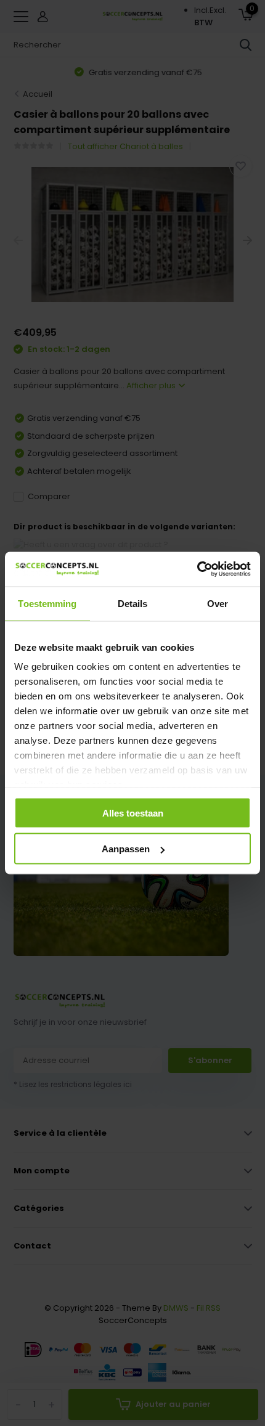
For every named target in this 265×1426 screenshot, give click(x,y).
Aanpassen (126, 849)
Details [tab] (133, 603)
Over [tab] (217, 603)
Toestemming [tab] (47, 603)
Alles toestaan (132, 812)
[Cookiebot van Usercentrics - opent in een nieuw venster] (197, 569)
